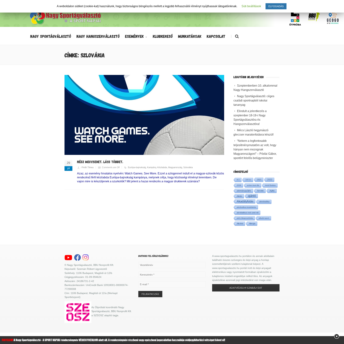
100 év (248, 180)
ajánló (252, 196)
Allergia (252, 223)
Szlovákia (188, 167)
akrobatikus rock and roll (247, 213)
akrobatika (264, 201)
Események (134, 36)
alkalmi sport (264, 218)
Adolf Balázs (270, 185)
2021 (259, 180)
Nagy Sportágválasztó (50, 36)
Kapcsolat (216, 36)
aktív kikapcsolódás (245, 218)
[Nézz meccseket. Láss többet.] (144, 115)
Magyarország (175, 167)
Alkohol (240, 223)
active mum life (253, 185)
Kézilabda (162, 167)
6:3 (238, 180)
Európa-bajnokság (137, 167)
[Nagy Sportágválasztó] (65, 24)
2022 (269, 179)
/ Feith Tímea (87, 167)
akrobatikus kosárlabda (246, 207)
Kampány (151, 167)
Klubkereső (163, 36)
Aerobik (260, 191)
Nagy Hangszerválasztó (98, 36)
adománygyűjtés (244, 191)
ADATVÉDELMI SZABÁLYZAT (245, 287)
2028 (239, 185)
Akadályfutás (245, 201)
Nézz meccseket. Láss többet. (100, 162)
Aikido (239, 196)
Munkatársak (189, 36)
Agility (272, 191)
